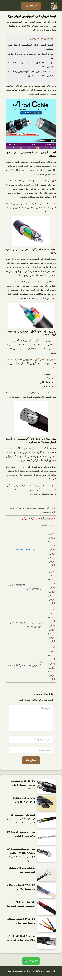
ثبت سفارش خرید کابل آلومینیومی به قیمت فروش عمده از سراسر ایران (30, 74)
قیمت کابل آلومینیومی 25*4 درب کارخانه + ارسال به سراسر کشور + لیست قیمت (21, 819)
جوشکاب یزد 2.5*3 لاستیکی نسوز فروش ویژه (22, 870)
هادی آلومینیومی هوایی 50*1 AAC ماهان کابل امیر (21, 834)
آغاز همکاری (31, 5)
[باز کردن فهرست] (5, 5)
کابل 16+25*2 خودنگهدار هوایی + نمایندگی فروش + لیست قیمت (22, 785)
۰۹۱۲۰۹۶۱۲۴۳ (22, 550)
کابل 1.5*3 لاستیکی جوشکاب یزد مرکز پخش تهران (21, 921)
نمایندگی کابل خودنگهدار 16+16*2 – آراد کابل (23, 800)
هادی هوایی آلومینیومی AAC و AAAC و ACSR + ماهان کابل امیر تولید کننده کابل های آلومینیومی (21, 855)
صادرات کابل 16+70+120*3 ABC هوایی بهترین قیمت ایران (20, 938)
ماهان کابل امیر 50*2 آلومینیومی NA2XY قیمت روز (21, 904)
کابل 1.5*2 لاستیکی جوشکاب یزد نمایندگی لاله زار (21, 887)
